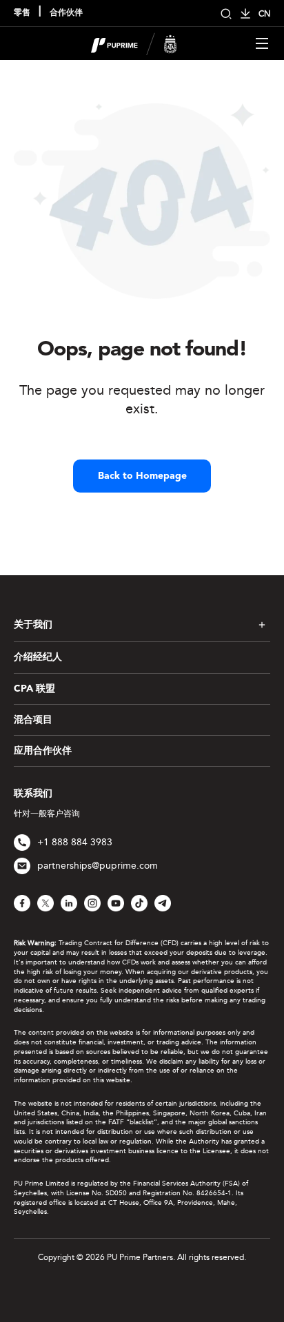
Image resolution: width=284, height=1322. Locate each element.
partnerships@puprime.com (97, 865)
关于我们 (33, 625)
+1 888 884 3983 (74, 842)
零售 (22, 13)
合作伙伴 (66, 13)
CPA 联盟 (34, 689)
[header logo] (134, 42)
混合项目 (33, 720)
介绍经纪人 (38, 657)
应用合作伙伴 (43, 751)
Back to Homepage (142, 476)
